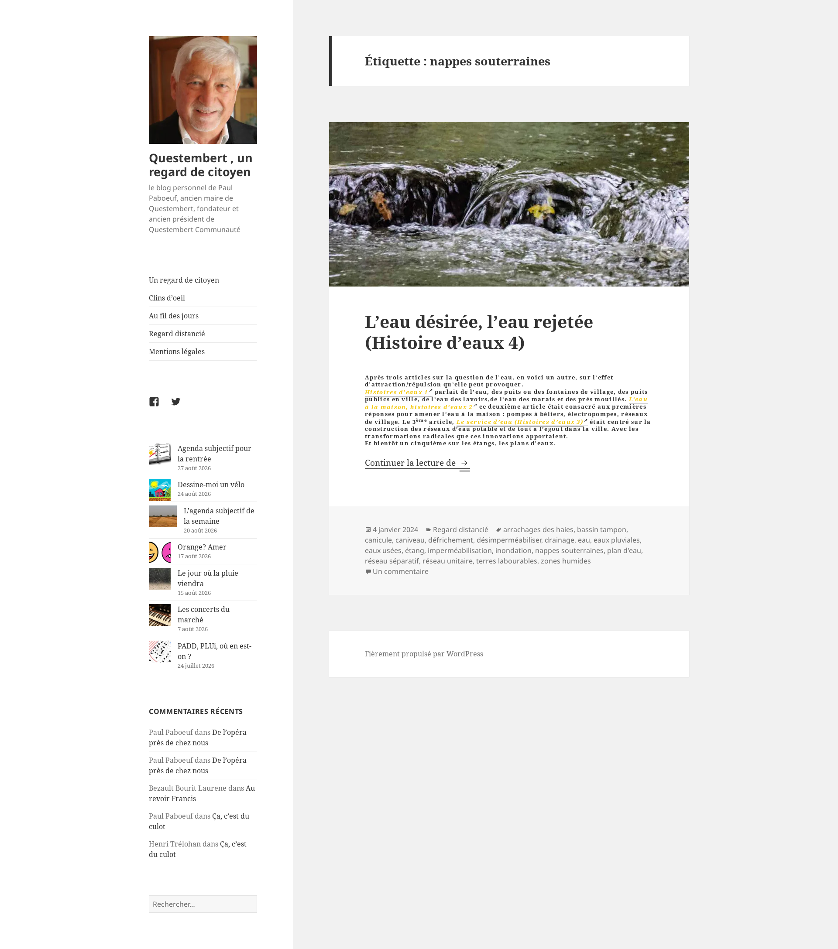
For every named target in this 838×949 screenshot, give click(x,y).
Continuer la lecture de (417, 462)
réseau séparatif (392, 561)
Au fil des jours (174, 316)
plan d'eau (624, 550)
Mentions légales (177, 351)
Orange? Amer (202, 547)
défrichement (450, 540)
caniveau (410, 540)
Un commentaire (401, 571)
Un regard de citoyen (184, 280)
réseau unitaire (447, 561)
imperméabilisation (460, 550)
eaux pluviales (617, 540)
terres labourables (506, 561)
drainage (559, 540)
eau (584, 540)
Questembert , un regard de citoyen (201, 165)
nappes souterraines (569, 550)
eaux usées (383, 550)
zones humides (566, 561)
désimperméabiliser (509, 540)
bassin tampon (601, 529)
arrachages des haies (538, 529)
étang (414, 550)
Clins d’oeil (167, 298)
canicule (378, 540)
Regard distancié (177, 333)
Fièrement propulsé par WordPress (424, 654)
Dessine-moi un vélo (211, 484)
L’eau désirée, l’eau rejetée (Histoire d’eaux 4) (479, 332)
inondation (513, 550)
